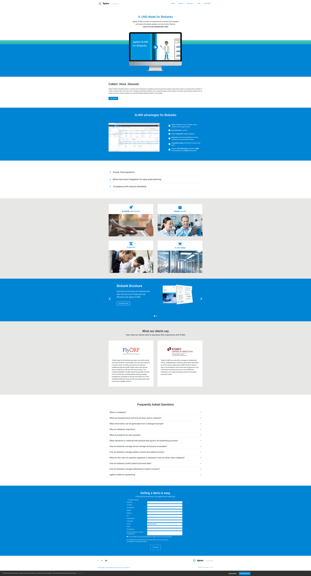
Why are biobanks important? (122, 429)
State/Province (131, 518)
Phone (128, 526)
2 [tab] (157, 316)
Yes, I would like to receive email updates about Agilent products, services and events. (150, 536)
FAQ (199, 3)
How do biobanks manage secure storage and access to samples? (138, 446)
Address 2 (129, 513)
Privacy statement (110, 567)
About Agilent (101, 567)
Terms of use (119, 567)
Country (129, 524)
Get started (207, 3)
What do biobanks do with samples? (125, 435)
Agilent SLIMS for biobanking (122, 475)
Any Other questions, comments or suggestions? (135, 532)
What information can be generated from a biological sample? (137, 424)
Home (173, 3)
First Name (130, 502)
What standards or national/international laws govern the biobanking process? (144, 441)
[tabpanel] (155, 296)
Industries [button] (190, 3)
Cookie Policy (80, 573)
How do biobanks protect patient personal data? (130, 463)
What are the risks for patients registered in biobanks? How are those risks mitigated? (147, 458)
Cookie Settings (232, 573)
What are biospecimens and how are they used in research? (136, 418)
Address (129, 510)
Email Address (131, 529)
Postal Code (130, 521)
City (128, 515)
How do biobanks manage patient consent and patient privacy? (137, 452)
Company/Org (131, 507)
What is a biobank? (118, 412)
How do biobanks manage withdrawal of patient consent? (135, 469)
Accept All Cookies (245, 573)
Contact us (127, 567)
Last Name (130, 505)
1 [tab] (155, 316)
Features (180, 3)
